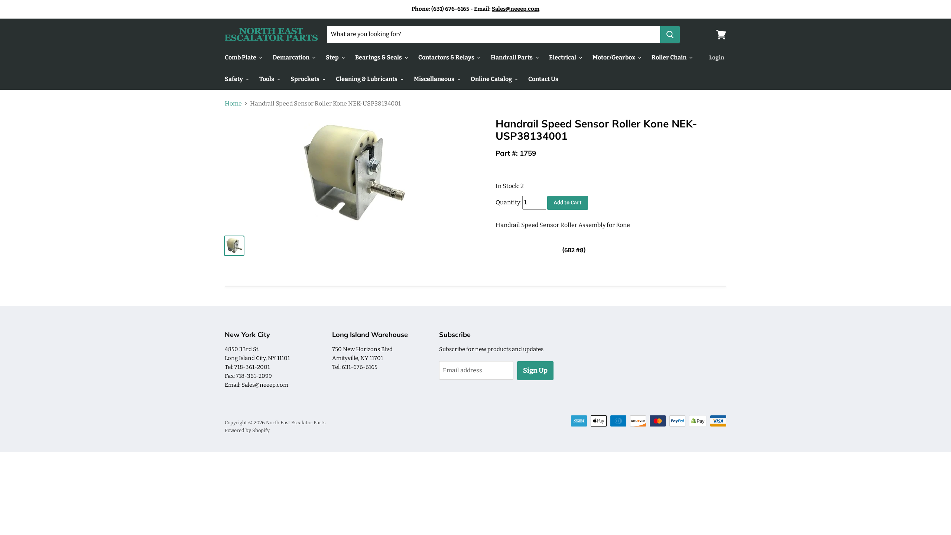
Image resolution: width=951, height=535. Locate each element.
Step (333, 57)
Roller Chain (670, 57)
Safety (234, 78)
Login (716, 57)
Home (233, 103)
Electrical (563, 57)
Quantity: (508, 202)
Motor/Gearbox (614, 57)
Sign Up (535, 370)
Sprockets (306, 78)
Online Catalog (492, 78)
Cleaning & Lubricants (367, 78)
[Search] (670, 34)
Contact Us (543, 78)
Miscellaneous (434, 78)
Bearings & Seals (379, 57)
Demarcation (292, 57)
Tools (267, 78)
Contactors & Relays (447, 57)
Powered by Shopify (247, 430)
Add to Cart (568, 203)
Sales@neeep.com (515, 9)
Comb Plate (241, 57)
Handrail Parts (512, 57)
